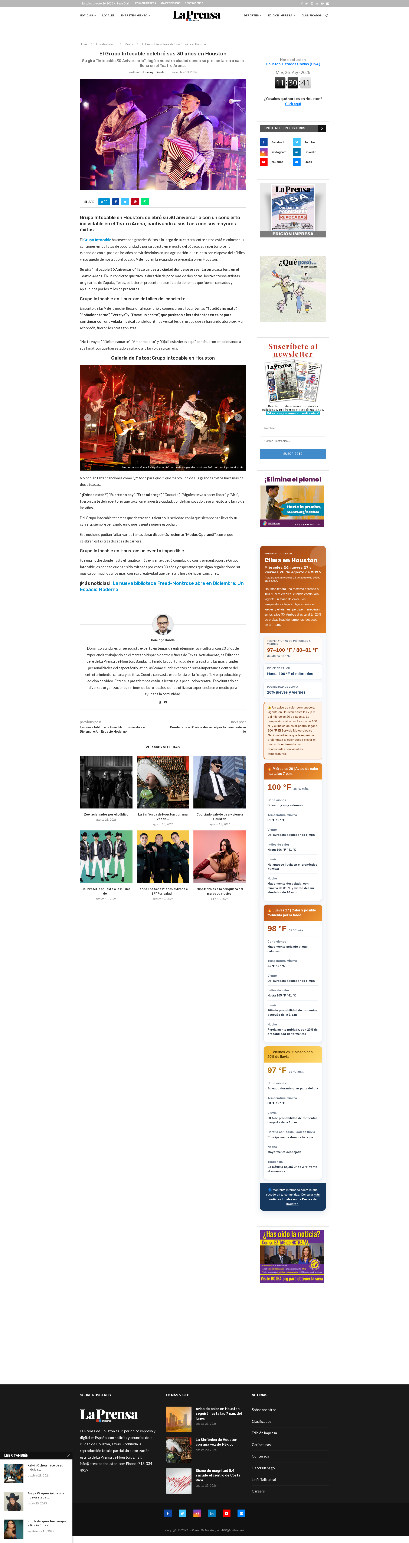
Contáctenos (194, 3)
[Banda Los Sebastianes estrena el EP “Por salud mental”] (163, 861)
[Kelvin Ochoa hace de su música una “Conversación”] (13, 1473)
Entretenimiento (134, 15)
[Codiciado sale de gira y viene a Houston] (219, 787)
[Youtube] (322, 3)
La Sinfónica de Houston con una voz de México (216, 1442)
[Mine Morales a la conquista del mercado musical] (219, 861)
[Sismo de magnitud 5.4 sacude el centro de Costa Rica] (179, 1481)
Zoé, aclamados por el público (106, 819)
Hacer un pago (263, 1468)
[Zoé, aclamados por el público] (106, 787)
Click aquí (293, 103)
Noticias (86, 15)
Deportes (251, 15)
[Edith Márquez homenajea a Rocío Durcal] (13, 1529)
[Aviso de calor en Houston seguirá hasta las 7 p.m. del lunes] (179, 1419)
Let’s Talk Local (264, 1479)
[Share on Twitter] (125, 201)
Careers (258, 1491)
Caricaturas (261, 1444)
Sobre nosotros (264, 1409)
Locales (108, 15)
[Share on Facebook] (115, 201)
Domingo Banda (153, 72)
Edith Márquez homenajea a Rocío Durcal (47, 1523)
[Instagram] (312, 3)
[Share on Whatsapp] (145, 201)
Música (129, 44)
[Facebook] (301, 3)
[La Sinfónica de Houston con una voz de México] (163, 787)
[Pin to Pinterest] (135, 201)
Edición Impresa (145, 3)
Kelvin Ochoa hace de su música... (45, 1467)
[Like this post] (105, 201)
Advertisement (170, 3)
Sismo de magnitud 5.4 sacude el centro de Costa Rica (218, 1475)
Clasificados (311, 15)
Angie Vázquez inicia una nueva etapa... (46, 1495)
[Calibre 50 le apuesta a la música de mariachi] (106, 861)
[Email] (327, 3)
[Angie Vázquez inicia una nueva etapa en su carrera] (13, 1501)
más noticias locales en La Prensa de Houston (294, 1199)
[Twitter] (306, 3)
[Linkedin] (317, 3)
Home (83, 44)
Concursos (260, 1456)
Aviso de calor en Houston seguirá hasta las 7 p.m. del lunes (219, 1413)
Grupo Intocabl (96, 239)
